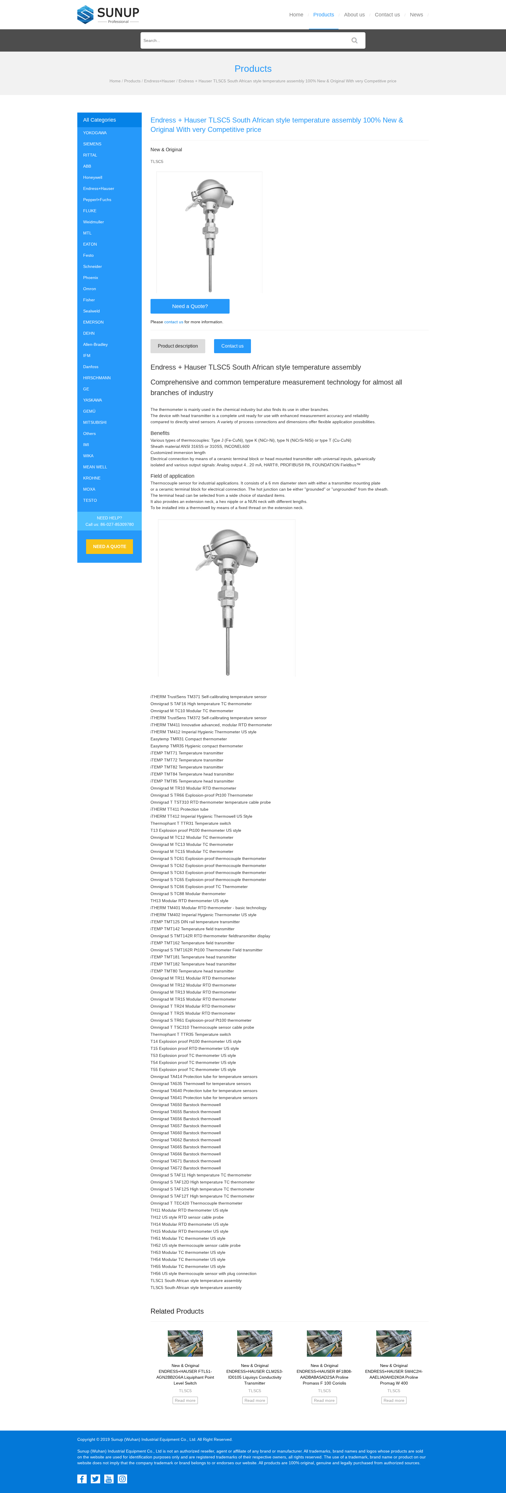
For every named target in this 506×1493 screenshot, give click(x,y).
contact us (173, 321)
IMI (86, 444)
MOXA (89, 489)
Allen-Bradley (95, 344)
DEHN (89, 333)
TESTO (90, 500)
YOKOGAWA (95, 132)
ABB (87, 166)
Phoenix (90, 277)
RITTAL (90, 155)
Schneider (92, 266)
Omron (89, 288)
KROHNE (91, 478)
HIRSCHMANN (97, 377)
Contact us (387, 15)
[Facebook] (82, 1479)
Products (323, 15)
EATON (90, 244)
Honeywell (92, 177)
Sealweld (91, 311)
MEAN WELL (95, 467)
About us (354, 15)
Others (89, 433)
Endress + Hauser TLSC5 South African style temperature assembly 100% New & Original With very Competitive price (287, 81)
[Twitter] (95, 1479)
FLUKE (89, 210)
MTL (87, 233)
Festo (88, 255)
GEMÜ (89, 411)
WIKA (88, 455)
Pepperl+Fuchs (97, 199)
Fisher (89, 299)
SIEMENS (92, 144)
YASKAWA (92, 400)
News (416, 15)
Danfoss (90, 366)
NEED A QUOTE (109, 546)
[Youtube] (109, 1479)
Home (296, 15)
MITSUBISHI (95, 422)
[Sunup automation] (108, 14)
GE (86, 389)
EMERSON (93, 322)
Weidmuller (93, 222)
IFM (86, 355)
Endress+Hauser (159, 81)
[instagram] (122, 1479)
